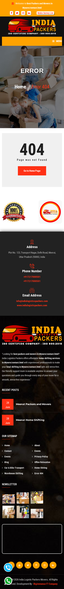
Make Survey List (45, 13)
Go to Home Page (32, 170)
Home (20, 87)
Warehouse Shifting (13, 473)
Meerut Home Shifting (30, 419)
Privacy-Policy (41, 456)
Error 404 (38, 473)
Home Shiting (40, 467)
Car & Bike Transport (14, 467)
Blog (6, 462)
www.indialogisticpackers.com (32, 305)
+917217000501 (32, 276)
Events (37, 451)
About (37, 445)
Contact (7, 451)
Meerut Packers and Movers (33, 404)
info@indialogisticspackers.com (32, 301)
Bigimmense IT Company (45, 583)
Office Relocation (42, 462)
